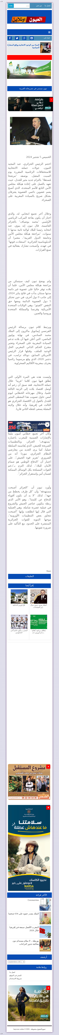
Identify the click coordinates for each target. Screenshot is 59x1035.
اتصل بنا (12, 972)
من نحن (39, 6)
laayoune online (18, 1029)
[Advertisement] (29, 671)
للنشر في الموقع (15, 975)
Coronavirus (33, 900)
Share (48, 571)
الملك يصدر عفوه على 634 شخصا (23, 914)
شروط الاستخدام (15, 979)
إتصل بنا (47, 6)
